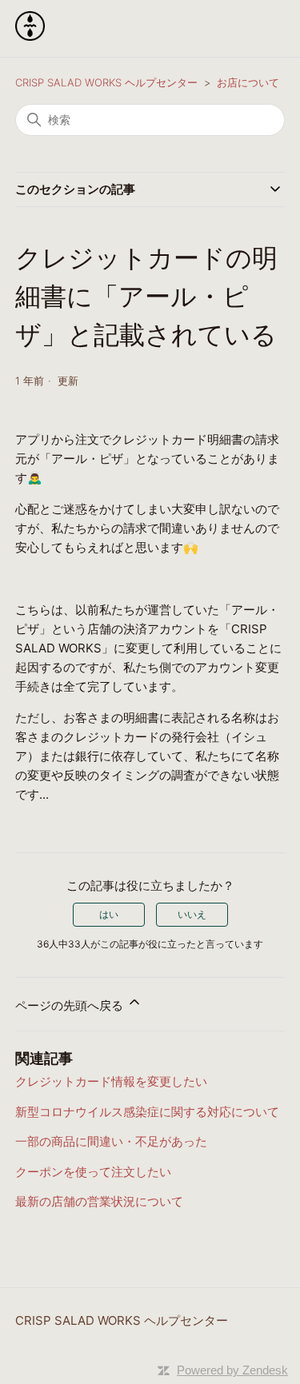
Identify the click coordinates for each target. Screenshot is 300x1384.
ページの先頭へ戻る (70, 1005)
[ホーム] (30, 36)
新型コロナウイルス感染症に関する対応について (147, 1111)
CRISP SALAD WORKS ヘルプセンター (106, 82)
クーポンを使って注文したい (93, 1171)
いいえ (192, 914)
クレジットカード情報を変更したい (111, 1081)
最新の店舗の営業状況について (99, 1201)
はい (108, 914)
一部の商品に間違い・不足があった (111, 1141)
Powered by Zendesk (232, 1370)
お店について (248, 82)
